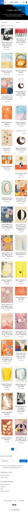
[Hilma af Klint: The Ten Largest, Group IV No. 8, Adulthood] (7, 295)
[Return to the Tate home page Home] (14, 2)
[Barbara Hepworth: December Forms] (21, 243)
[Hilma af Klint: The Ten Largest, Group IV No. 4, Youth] (7, 348)
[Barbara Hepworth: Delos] (21, 269)
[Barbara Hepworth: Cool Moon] (21, 374)
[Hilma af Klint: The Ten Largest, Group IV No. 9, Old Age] (7, 321)
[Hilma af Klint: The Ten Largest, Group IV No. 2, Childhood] (7, 86)
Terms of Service (13, 467)
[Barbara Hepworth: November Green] (7, 188)
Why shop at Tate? (5, 475)
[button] (5, 2)
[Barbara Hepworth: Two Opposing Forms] (7, 374)
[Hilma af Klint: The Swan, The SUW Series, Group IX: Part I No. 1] (7, 34)
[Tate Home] (14, 505)
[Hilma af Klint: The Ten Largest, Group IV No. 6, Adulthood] (21, 427)
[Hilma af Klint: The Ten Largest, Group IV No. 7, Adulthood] (7, 243)
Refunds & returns (5, 491)
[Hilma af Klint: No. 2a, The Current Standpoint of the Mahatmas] (21, 215)
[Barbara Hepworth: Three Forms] (7, 160)
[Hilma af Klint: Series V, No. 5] (21, 163)
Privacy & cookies (8, 500)
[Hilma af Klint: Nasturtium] (7, 138)
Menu (2, 2)
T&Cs (15, 500)
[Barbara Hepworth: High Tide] (21, 291)
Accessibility (21, 500)
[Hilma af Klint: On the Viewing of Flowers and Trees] (21, 32)
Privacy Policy (5, 467)
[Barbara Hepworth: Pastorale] (7, 270)
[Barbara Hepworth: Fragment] (7, 402)
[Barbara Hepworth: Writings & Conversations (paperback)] (21, 399)
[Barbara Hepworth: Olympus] (7, 427)
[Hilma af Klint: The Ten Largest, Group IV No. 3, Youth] (21, 188)
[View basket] (26, 2)
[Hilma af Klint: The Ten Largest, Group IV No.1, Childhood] (7, 215)
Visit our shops (4, 477)
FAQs (2, 489)
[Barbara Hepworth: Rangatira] (7, 112)
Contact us (3, 486)
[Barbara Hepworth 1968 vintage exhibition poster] (21, 84)
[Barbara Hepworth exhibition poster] (21, 138)
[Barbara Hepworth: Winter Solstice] (21, 112)
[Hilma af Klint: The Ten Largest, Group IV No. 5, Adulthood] (21, 321)
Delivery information (5, 484)
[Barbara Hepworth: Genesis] (21, 60)
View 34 (12, 25)
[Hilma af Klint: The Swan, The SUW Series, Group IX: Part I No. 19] (21, 346)
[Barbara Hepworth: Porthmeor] (7, 60)
